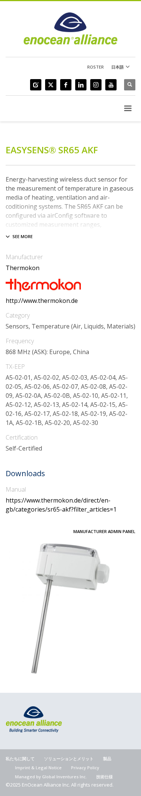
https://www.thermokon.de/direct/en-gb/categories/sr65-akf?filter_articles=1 (61, 504)
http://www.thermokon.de (42, 300)
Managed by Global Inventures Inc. (51, 776)
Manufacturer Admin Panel (104, 531)
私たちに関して (20, 758)
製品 (107, 758)
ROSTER (95, 67)
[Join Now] (35, 84)
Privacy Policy (85, 767)
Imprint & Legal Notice (38, 767)
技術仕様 (104, 776)
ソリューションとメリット (69, 758)
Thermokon (22, 268)
